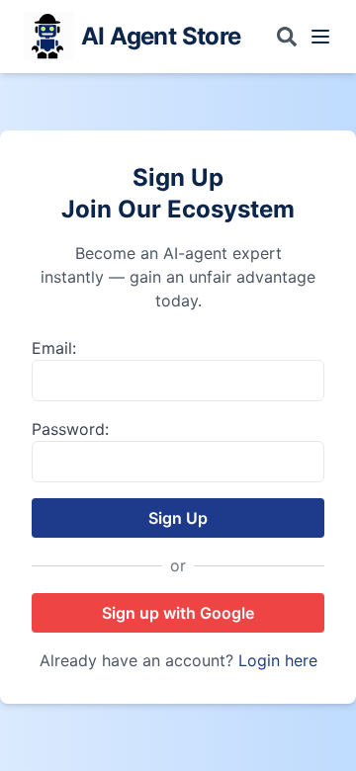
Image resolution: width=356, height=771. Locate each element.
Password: (70, 429)
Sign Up (178, 518)
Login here (277, 660)
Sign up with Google (178, 613)
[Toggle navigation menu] (320, 36)
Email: (54, 348)
